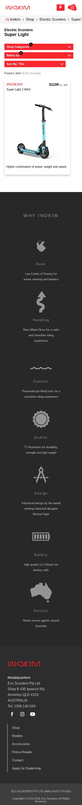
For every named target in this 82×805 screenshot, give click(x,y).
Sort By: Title (15, 64)
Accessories (21, 744)
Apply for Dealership (26, 768)
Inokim (15, 19)
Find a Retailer (22, 752)
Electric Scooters (53, 19)
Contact (17, 760)
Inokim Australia (24, 664)
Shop (30, 19)
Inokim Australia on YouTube (32, 714)
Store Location (61, 7)
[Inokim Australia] (17, 7)
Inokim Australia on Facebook (12, 714)
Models (17, 736)
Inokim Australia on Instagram (22, 714)
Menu (72, 7)
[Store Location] (61, 7)
